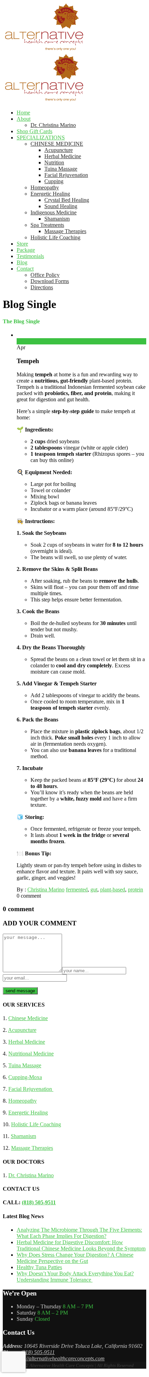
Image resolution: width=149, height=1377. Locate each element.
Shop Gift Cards (34, 131)
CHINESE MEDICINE (56, 144)
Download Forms (49, 281)
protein (135, 889)
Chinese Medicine (28, 1018)
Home (23, 113)
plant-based (112, 889)
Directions (41, 287)
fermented (77, 889)
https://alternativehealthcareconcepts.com (59, 1358)
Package (26, 250)
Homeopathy (44, 187)
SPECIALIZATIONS (41, 137)
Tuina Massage (60, 169)
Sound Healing (60, 206)
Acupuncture (58, 150)
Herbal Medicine (62, 156)
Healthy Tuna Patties (39, 1267)
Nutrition (54, 162)
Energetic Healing (50, 194)
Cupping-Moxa (25, 1077)
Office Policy (45, 275)
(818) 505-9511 (39, 1202)
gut (93, 889)
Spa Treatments (47, 225)
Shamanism (57, 219)
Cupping (53, 181)
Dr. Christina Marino (53, 125)
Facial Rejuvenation (66, 175)
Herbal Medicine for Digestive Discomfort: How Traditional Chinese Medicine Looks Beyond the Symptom (81, 1245)
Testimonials (30, 256)
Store (22, 244)
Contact (25, 269)
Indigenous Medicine (53, 212)
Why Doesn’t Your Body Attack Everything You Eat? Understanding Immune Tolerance (75, 1277)
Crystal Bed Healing (66, 200)
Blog (22, 262)
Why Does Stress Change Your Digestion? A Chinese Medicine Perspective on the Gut (75, 1258)
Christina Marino (45, 889)
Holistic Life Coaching (55, 237)
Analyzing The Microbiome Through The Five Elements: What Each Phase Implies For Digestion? (79, 1233)
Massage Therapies (65, 231)
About (23, 119)
